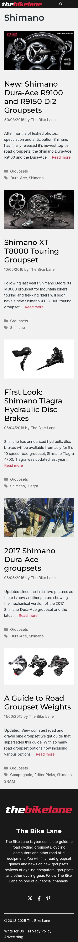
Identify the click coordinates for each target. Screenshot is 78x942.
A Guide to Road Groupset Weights (37, 702)
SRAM (9, 781)
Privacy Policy (40, 931)
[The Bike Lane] (22, 4)
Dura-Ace (18, 178)
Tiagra (32, 486)
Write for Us (14, 931)
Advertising (13, 937)
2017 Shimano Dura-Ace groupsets (29, 559)
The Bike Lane (39, 831)
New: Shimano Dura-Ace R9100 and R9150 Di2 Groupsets (33, 97)
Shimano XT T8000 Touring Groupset (31, 251)
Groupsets (19, 171)
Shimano (36, 178)
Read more (61, 157)
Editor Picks (44, 775)
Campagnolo (21, 775)
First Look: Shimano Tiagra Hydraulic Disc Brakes (33, 405)
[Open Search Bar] (61, 4)
